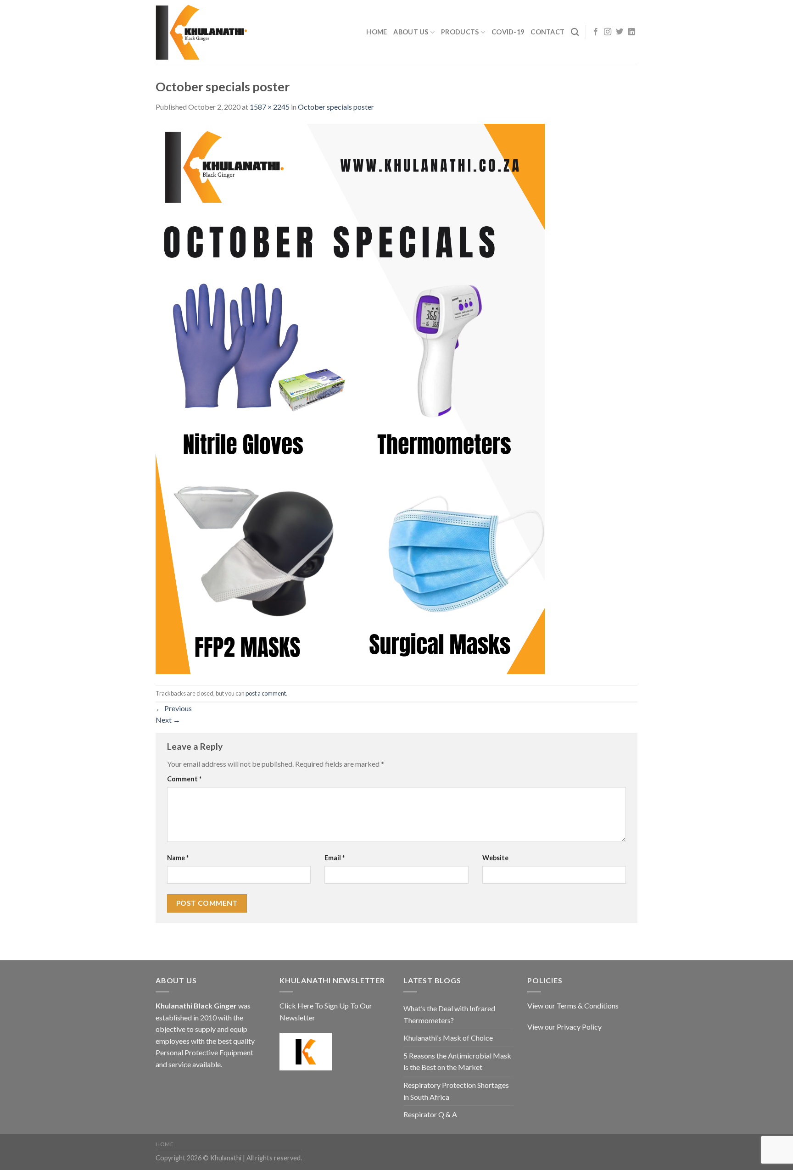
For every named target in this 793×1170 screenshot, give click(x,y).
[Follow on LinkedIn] (631, 32)
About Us (410, 32)
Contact (547, 32)
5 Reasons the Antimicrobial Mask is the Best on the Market (457, 1061)
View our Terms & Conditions (573, 1005)
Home (376, 32)
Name (178, 858)
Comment (184, 779)
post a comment (266, 693)
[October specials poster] (350, 397)
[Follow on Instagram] (607, 32)
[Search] (575, 32)
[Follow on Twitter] (619, 32)
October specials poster (336, 106)
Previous (174, 708)
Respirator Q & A (430, 1114)
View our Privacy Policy (564, 1026)
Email (334, 858)
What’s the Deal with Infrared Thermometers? (449, 1014)
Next (168, 719)
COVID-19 (507, 32)
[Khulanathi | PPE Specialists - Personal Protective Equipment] (201, 33)
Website (495, 858)
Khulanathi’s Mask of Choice (448, 1037)
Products (460, 32)
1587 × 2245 (270, 106)
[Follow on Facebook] (595, 32)
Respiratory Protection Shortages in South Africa (456, 1091)
